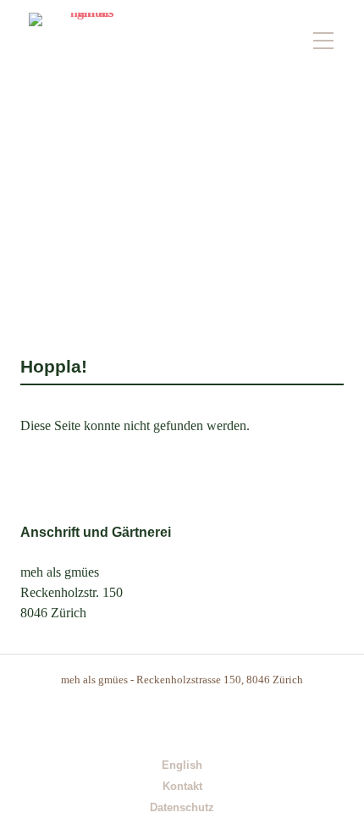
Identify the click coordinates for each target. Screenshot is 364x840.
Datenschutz (182, 808)
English (182, 765)
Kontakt (182, 787)
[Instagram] (164, 720)
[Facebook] (200, 720)
